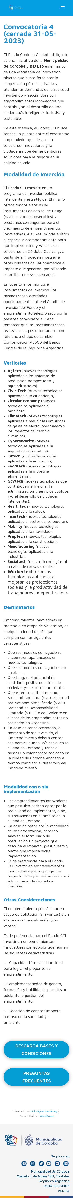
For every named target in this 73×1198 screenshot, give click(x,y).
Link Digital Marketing (44, 1111)
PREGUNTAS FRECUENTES (36, 1077)
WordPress (47, 1115)
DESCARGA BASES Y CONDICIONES (36, 1049)
